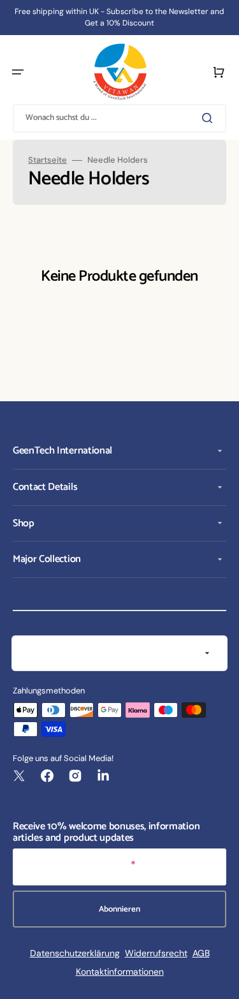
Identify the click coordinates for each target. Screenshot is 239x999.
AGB (201, 953)
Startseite (47, 160)
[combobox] (119, 118)
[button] (18, 72)
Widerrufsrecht (156, 953)
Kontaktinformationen (120, 971)
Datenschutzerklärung (75, 953)
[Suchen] (209, 118)
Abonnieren (119, 909)
